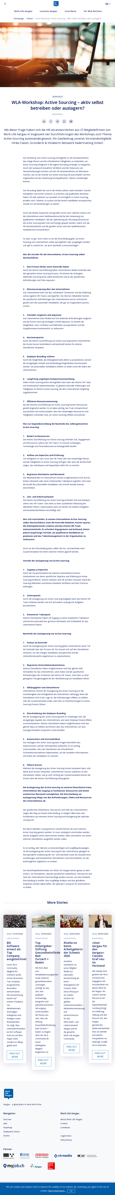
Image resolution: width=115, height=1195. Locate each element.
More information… (57, 1190)
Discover (7, 1119)
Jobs (5, 1123)
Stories (30, 18)
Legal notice (66, 1135)
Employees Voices (11, 1131)
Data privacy (66, 1139)
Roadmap (7, 1127)
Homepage (19, 18)
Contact (64, 1123)
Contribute (65, 1127)
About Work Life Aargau (71, 1119)
